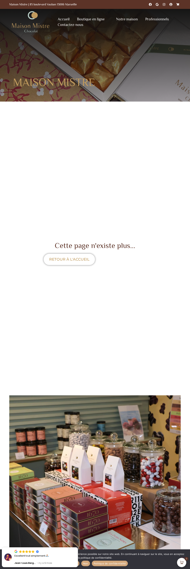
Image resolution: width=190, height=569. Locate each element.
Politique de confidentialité (110, 563)
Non (85, 563)
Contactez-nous (70, 25)
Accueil (64, 19)
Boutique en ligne (91, 19)
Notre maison (127, 19)
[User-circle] (171, 4)
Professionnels (157, 19)
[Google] (157, 4)
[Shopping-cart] (178, 4)
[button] (78, 547)
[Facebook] (150, 4)
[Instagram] (164, 4)
